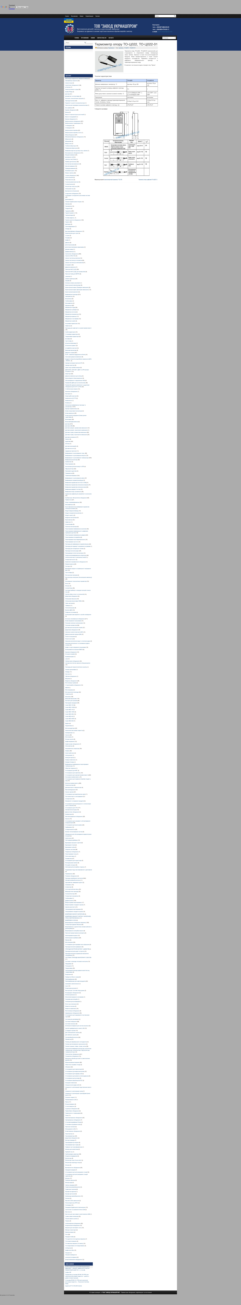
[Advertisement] (79, 60)
